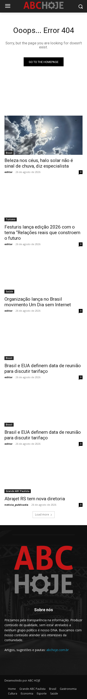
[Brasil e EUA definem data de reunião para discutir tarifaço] (43, 340)
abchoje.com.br (57, 650)
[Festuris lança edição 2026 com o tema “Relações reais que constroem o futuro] (43, 201)
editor (8, 172)
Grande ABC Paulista (17, 491)
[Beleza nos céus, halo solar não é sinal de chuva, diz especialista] (43, 135)
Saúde (9, 291)
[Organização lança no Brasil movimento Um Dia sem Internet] (43, 273)
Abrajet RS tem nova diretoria (34, 498)
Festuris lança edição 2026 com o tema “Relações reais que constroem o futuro (42, 232)
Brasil (9, 152)
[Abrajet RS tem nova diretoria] (43, 473)
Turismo (10, 219)
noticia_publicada (16, 504)
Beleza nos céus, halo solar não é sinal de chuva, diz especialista (38, 163)
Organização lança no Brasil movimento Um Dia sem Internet (37, 301)
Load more (42, 514)
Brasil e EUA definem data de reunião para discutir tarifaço (42, 368)
